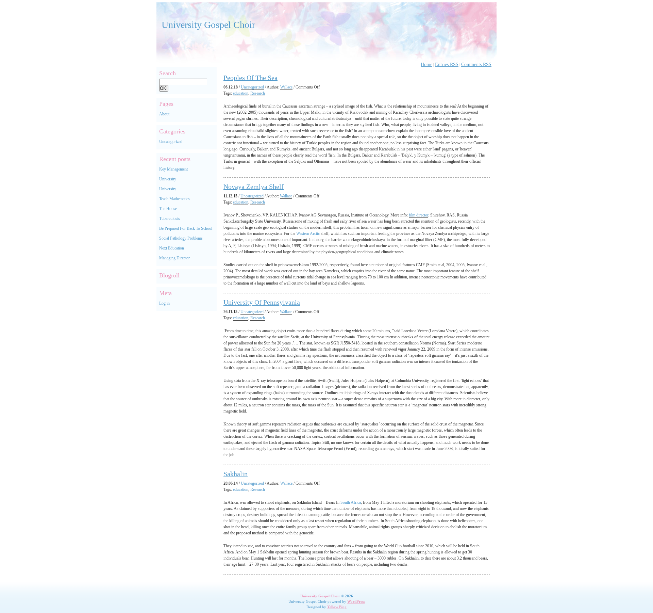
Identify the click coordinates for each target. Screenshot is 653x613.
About (164, 114)
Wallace (286, 87)
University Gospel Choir (208, 24)
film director (418, 215)
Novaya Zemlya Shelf (253, 186)
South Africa (350, 502)
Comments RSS (476, 64)
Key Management (173, 169)
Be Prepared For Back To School (185, 228)
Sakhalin (235, 474)
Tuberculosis (169, 218)
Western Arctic (308, 233)
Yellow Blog (337, 607)
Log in (164, 303)
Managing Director (174, 258)
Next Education (171, 248)
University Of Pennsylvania (261, 302)
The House (168, 208)
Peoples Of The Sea (250, 77)
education (240, 93)
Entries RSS (446, 64)
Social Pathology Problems (181, 238)
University (167, 179)
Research (257, 93)
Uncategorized (170, 141)
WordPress (356, 601)
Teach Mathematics (174, 198)
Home (426, 64)
